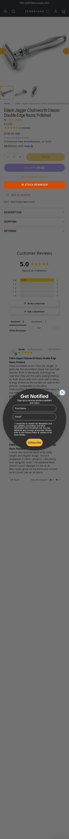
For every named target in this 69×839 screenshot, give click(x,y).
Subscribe (34, 442)
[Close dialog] (62, 392)
